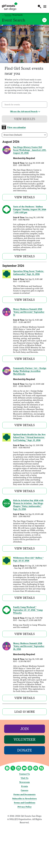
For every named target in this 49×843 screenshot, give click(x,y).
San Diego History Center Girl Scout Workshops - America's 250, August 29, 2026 (29, 150)
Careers (24, 790)
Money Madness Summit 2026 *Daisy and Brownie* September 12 (28, 312)
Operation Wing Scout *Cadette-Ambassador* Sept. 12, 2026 (28, 272)
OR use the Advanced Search (24, 111)
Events (24, 786)
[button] (39, 6)
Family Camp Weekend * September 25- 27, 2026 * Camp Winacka (28, 610)
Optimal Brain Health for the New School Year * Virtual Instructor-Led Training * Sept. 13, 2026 (29, 437)
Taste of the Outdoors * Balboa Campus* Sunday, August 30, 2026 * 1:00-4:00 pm (29, 209)
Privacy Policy (24, 807)
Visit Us (24, 778)
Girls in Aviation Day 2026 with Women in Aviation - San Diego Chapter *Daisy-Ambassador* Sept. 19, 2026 (28, 504)
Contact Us (24, 774)
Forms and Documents (24, 794)
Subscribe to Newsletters (24, 798)
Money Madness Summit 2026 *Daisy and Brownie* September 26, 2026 (28, 646)
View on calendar (16, 127)
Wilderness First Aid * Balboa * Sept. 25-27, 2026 (28, 559)
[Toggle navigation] (45, 6)
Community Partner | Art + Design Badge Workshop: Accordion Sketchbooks (29, 371)
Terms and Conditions (24, 803)
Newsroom (24, 782)
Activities (8, 15)
